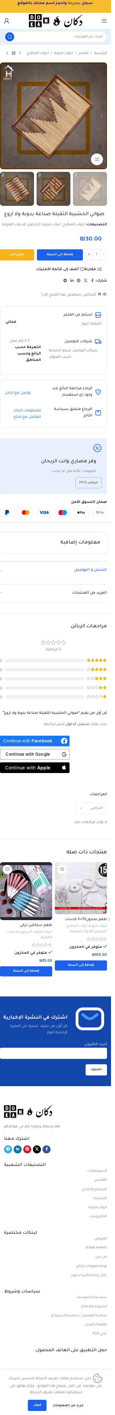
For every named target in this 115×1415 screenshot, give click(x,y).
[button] (101, 116)
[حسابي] (6, 20)
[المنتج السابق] (20, 53)
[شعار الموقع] (56, 21)
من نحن (101, 1257)
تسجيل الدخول (77, 724)
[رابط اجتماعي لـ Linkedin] (72, 281)
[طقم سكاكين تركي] (26, 891)
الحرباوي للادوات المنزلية (21, 225)
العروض (100, 1239)
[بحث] (9, 36)
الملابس (100, 1180)
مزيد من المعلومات (67, 1406)
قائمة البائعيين (96, 1325)
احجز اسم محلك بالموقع (40, 3)
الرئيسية (100, 53)
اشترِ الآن (17, 255)
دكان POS (100, 1334)
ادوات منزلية (63, 53)
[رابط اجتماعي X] (85, 281)
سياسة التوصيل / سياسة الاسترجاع (79, 1316)
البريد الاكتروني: (95, 1044)
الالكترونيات (98, 1217)
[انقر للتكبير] (97, 159)
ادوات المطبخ (38, 53)
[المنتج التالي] (7, 53)
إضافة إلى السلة (60, 255)
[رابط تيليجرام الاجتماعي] (65, 281)
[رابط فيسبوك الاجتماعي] (92, 281)
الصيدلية (100, 1198)
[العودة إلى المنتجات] (13, 53)
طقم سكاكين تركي (36, 925)
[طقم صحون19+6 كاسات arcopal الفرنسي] (81, 888)
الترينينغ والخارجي (94, 1189)
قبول (37, 1405)
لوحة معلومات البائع (91, 1266)
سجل (87, 3)
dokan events (96, 1248)
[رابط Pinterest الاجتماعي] (78, 281)
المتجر (84, 53)
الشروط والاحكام (94, 1306)
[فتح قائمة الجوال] (104, 20)
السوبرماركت (97, 1171)
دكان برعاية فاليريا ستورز (89, 1275)
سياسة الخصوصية (92, 1297)
